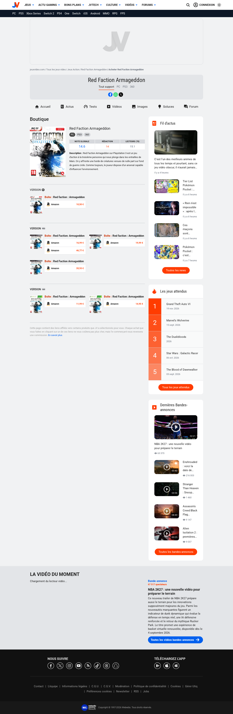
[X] (60, 665)
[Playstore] (157, 665)
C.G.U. (95, 686)
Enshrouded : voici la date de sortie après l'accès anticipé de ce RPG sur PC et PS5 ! (190, 466)
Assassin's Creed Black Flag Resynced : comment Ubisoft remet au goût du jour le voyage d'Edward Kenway (190, 511)
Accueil (45, 106)
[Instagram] (69, 665)
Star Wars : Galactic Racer (182, 353)
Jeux (27, 5)
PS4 (59, 13)
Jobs (146, 691)
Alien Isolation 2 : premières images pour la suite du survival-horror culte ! (190, 533)
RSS (136, 691)
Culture (112, 5)
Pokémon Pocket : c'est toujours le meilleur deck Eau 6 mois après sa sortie (189, 251)
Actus (70, 106)
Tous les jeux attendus (175, 387)
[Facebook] (51, 665)
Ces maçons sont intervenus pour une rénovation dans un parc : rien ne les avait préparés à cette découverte (190, 230)
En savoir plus (55, 335)
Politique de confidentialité (150, 686)
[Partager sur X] (121, 94)
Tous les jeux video (56, 69)
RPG (114, 13)
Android (95, 13)
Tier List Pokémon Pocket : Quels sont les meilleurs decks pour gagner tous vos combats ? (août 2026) (190, 186)
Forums (147, 5)
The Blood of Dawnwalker (182, 369)
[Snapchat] (115, 665)
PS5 (21, 13)
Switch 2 (49, 13)
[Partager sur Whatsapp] (115, 94)
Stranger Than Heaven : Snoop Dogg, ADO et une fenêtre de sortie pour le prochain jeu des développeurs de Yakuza (191, 489)
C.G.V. (107, 686)
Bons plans (72, 5)
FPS (122, 13)
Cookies (176, 686)
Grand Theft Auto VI (178, 304)
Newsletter (122, 691)
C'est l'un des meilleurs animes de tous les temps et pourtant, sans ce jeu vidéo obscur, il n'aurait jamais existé (175, 164)
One (67, 13)
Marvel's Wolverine (177, 320)
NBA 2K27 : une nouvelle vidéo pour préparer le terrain (172, 446)
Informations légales (74, 686)
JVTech (93, 5)
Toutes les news (176, 270)
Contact (39, 686)
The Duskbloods (176, 337)
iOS (85, 13)
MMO (106, 13)
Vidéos (129, 5)
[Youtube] (78, 665)
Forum (193, 106)
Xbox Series (33, 13)
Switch (76, 13)
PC (14, 13)
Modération (122, 686)
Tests (93, 106)
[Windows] (176, 665)
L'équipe (53, 686)
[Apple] (166, 665)
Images (142, 106)
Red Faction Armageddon (94, 69)
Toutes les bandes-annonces (176, 551)
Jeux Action (73, 69)
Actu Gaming (47, 5)
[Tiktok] (97, 665)
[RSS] (88, 665)
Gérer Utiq (191, 686)
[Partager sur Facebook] (110, 94)
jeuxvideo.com (37, 69)
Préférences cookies (99, 691)
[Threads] (106, 665)
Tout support (106, 86)
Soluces (168, 106)
